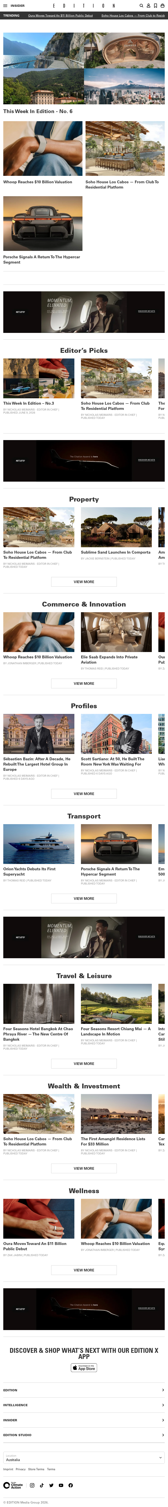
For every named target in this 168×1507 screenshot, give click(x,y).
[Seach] (141, 5)
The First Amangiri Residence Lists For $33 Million (113, 1141)
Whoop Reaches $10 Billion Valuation (37, 181)
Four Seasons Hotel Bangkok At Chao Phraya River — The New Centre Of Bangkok (38, 1034)
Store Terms (36, 1469)
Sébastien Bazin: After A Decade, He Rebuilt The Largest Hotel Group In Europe (36, 764)
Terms (51, 1469)
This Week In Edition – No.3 (28, 403)
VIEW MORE (84, 581)
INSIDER (17, 5)
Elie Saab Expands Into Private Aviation (109, 659)
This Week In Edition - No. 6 (37, 111)
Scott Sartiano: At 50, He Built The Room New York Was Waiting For (112, 761)
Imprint (8, 1469)
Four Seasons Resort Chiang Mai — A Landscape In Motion (116, 1031)
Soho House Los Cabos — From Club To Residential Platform (122, 184)
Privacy (21, 1469)
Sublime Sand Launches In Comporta (115, 552)
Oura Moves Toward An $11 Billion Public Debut (60, 15)
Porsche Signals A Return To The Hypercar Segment (41, 259)
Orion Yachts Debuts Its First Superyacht (29, 871)
